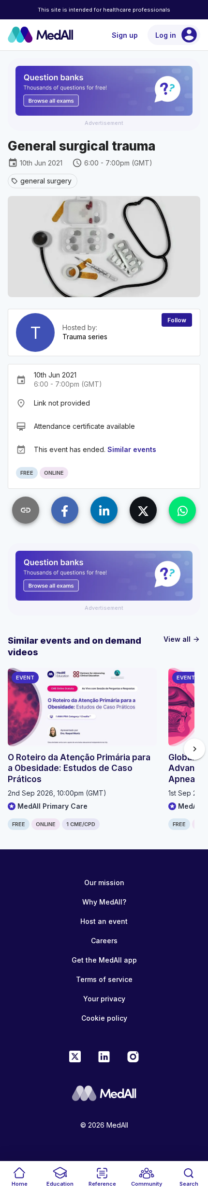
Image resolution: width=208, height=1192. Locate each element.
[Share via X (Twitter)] (143, 510)
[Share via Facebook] (64, 510)
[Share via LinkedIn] (104, 510)
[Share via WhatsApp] (182, 510)
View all (181, 639)
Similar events (131, 449)
